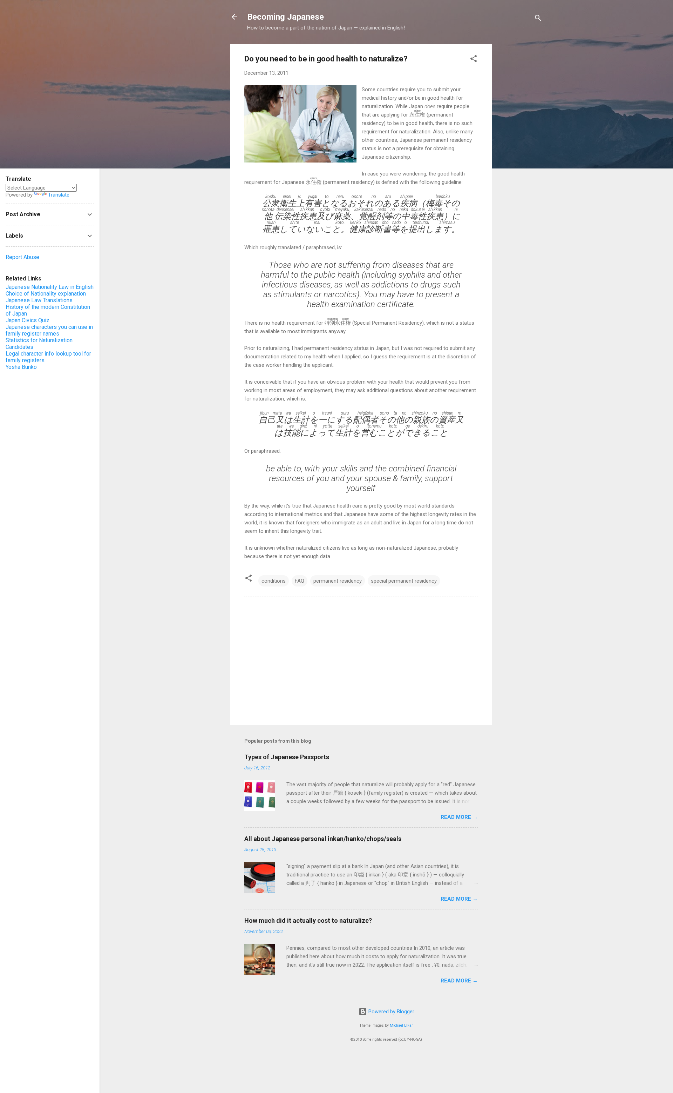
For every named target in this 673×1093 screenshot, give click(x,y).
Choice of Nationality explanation (46, 293)
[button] (473, 59)
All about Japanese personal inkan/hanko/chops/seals (322, 838)
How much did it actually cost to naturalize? (308, 920)
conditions (273, 581)
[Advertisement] (519, 149)
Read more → (459, 817)
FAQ (299, 581)
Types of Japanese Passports (286, 757)
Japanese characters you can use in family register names (49, 330)
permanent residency (337, 581)
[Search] (538, 19)
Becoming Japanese (285, 17)
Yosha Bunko (21, 367)
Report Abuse (22, 257)
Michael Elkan (402, 1025)
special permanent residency (404, 581)
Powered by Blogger (390, 1011)
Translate (58, 195)
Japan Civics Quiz (27, 320)
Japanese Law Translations (39, 300)
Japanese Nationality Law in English (50, 287)
